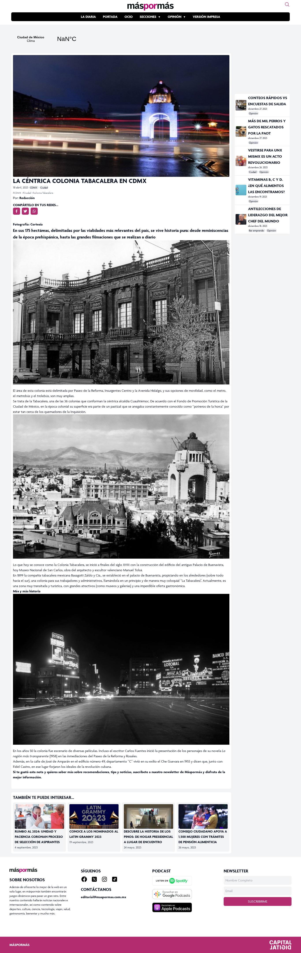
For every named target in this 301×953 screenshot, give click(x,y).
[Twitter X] (94, 879)
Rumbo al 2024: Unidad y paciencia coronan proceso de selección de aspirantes (39, 836)
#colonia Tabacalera (43, 192)
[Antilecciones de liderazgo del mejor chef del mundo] (241, 219)
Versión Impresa (206, 17)
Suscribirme (257, 901)
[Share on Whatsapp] (34, 211)
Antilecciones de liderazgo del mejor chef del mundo (268, 215)
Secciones (148, 17)
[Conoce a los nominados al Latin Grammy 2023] (94, 818)
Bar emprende (256, 230)
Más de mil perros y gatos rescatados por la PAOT (267, 127)
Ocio (128, 17)
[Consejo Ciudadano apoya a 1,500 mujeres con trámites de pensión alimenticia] (203, 818)
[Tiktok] (114, 879)
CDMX (34, 187)
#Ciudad (27, 192)
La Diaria (88, 17)
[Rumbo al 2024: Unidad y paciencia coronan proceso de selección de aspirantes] (39, 818)
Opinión (174, 17)
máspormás (19, 945)
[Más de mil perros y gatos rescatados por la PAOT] (241, 131)
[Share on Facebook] (16, 211)
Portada (110, 17)
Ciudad (44, 187)
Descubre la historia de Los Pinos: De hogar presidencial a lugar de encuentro (148, 836)
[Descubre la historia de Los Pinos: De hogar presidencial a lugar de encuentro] (148, 818)
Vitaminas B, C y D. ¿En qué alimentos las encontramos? (266, 185)
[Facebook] (84, 879)
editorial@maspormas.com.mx (103, 897)
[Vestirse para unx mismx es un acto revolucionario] (241, 160)
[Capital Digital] (280, 944)
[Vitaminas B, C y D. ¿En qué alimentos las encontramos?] (241, 190)
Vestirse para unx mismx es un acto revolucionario (265, 156)
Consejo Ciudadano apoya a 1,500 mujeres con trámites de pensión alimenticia (202, 836)
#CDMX (17, 192)
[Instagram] (104, 879)
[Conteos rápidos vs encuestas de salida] (241, 105)
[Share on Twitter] (25, 211)
